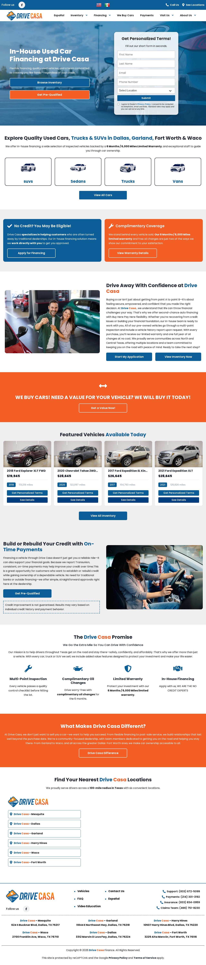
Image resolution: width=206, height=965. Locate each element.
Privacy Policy (144, 104)
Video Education (89, 906)
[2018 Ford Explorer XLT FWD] (27, 473)
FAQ (80, 898)
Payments (147, 15)
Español (59, 15)
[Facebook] (22, 5)
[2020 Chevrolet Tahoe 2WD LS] (78, 473)
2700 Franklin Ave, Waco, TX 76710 (35, 937)
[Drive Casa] (24, 15)
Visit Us (164, 15)
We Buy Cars (125, 15)
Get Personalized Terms (27, 493)
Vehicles (83, 891)
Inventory (77, 15)
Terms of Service (145, 958)
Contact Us (116, 891)
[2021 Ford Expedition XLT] (179, 473)
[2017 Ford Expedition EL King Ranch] (128, 473)
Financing (100, 15)
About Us (186, 15)
